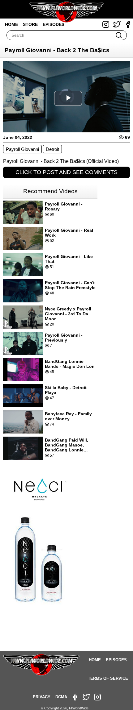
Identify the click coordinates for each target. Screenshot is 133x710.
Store (30, 24)
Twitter (117, 24)
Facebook (128, 24)
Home (11, 24)
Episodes (53, 24)
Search (118, 35)
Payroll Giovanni (22, 149)
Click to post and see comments (66, 172)
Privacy (41, 697)
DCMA (61, 697)
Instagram (106, 24)
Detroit (52, 149)
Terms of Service (108, 678)
